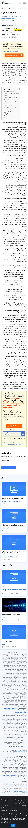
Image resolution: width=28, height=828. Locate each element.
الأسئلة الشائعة (9, 689)
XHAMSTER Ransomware (12, 615)
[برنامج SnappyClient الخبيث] (14, 489)
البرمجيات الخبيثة (16, 501)
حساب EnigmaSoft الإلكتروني (16, 752)
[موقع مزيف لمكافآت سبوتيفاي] (14, 516)
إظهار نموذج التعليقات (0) (9, 467)
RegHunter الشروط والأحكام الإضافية (16, 802)
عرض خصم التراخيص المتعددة (10, 433)
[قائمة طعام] (25, 2)
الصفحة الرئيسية (20, 798)
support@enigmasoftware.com (20, 751)
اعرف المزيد (8, 822)
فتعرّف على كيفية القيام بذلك (21, 712)
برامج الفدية (4, 617)
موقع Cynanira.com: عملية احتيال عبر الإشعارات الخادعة (11, 93)
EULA (4, 51)
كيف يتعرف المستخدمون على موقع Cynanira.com (11, 111)
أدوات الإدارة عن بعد (6, 501)
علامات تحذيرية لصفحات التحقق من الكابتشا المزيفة (11, 106)
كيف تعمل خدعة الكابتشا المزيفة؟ (10, 98)
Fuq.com (5, 586)
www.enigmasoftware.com (14, 735)
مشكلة (3, 644)
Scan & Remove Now (12, 55)
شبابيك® (6, 438)
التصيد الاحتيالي (5, 556)
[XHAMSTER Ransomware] (14, 605)
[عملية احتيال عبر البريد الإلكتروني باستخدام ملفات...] (14, 542)
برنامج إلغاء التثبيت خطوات (10, 798)
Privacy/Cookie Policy (13, 51)
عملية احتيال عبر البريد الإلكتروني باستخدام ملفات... (14, 553)
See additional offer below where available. (13, 50)
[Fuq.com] (14, 577)
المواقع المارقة (4, 8)
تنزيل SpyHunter (12, 426)
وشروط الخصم (24, 710)
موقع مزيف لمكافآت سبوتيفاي (12, 525)
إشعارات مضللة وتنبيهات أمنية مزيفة (10, 102)
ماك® (14, 440)
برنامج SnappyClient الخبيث (12, 498)
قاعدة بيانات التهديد (12, 8)
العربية (21, 2)
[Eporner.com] (14, 632)
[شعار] (6, 3)
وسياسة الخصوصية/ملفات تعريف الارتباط (12, 709)
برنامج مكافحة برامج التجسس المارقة (17, 589)
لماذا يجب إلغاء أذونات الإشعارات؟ (10, 115)
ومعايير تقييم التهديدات (15, 792)
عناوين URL (5, 118)
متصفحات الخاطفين (6, 18)
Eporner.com (7, 641)
